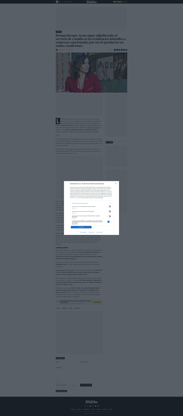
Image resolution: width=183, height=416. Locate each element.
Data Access (91, 232)
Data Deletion (83, 232)
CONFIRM (81, 227)
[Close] (116, 184)
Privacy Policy (100, 232)
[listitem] (91, 203)
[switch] (109, 206)
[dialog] (91, 208)
